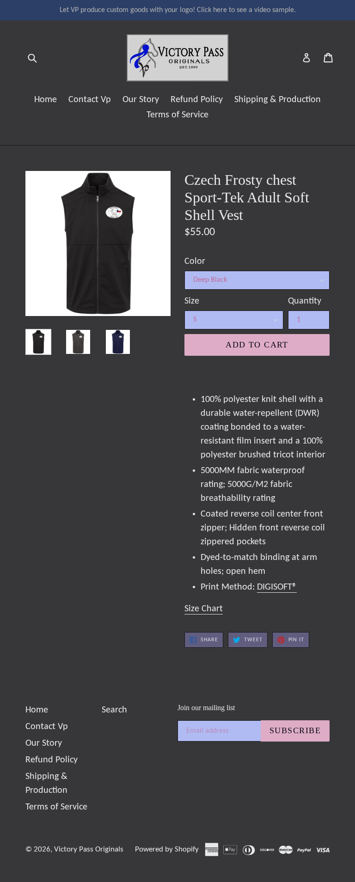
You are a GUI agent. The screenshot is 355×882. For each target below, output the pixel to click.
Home (45, 99)
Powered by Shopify (167, 849)
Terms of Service (177, 115)
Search (114, 710)
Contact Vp (89, 99)
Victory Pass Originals (88, 849)
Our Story (140, 99)
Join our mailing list (206, 708)
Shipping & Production (277, 99)
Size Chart (203, 609)
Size (191, 301)
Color (194, 261)
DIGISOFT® (277, 587)
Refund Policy (197, 99)
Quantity (304, 301)
